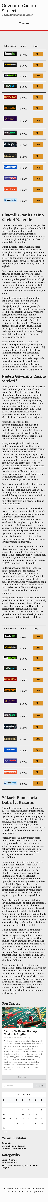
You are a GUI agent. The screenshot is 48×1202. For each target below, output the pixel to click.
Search (39, 1086)
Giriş (38, 54)
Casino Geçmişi (9, 1160)
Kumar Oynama (9, 1162)
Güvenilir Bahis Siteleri (13, 1146)
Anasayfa (6, 1143)
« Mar (4, 1132)
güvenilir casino (17, 386)
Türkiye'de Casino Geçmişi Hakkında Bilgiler (20, 1166)
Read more (23, 1077)
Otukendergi (24, 1038)
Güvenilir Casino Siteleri (14, 1149)
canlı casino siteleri (12, 865)
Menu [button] (26, 23)
